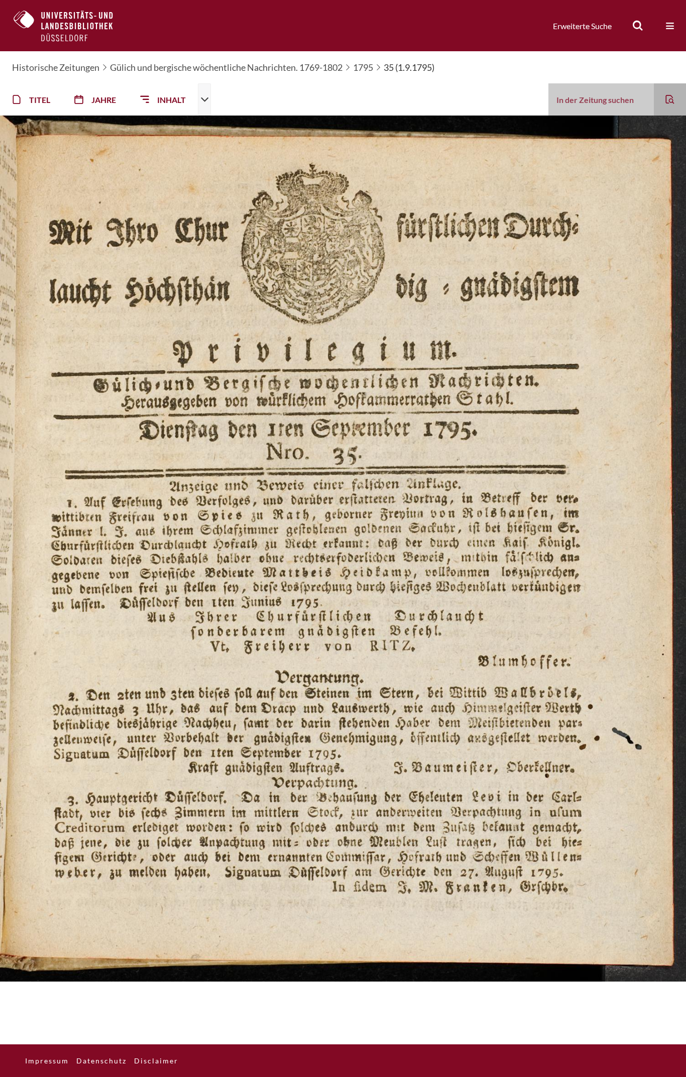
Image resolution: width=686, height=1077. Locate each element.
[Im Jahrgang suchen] (670, 99)
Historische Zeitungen (55, 67)
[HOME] (71, 25)
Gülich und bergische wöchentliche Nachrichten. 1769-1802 (226, 67)
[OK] (638, 25)
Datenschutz (101, 1060)
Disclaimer (156, 1060)
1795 (363, 67)
